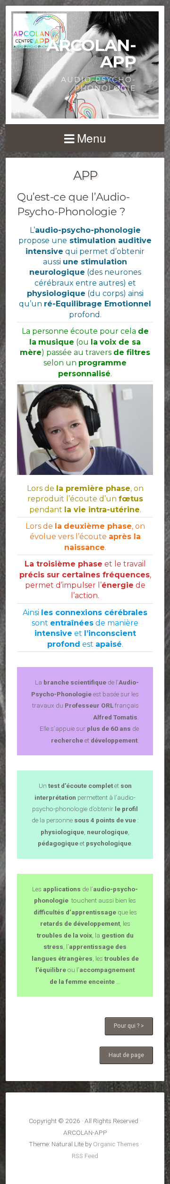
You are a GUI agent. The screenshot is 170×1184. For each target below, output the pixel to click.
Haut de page (126, 1055)
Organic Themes (116, 1144)
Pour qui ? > (129, 1026)
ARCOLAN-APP (91, 53)
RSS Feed (85, 1155)
